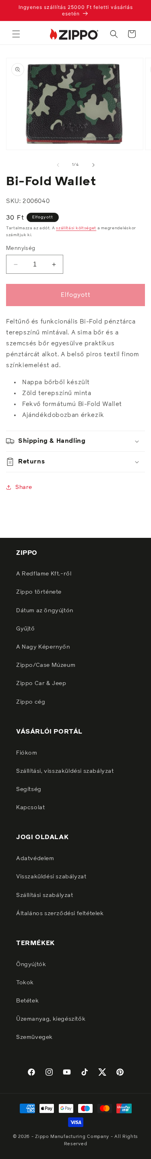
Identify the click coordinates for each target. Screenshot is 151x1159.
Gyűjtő (25, 629)
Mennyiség (20, 248)
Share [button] (23, 487)
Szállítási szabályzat (44, 895)
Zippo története (39, 592)
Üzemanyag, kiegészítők (50, 1019)
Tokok (25, 983)
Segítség (28, 789)
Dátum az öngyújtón (44, 610)
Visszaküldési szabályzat (51, 877)
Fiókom (26, 753)
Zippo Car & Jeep (41, 683)
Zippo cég (30, 702)
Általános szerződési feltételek (60, 913)
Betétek (27, 1001)
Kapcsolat (30, 807)
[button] (16, 34)
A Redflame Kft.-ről (43, 574)
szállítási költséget (76, 228)
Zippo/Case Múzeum (45, 665)
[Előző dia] (58, 165)
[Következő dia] (93, 165)
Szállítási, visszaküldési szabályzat (65, 771)
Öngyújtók (31, 964)
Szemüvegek (34, 1037)
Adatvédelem (35, 858)
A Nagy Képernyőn (43, 647)
